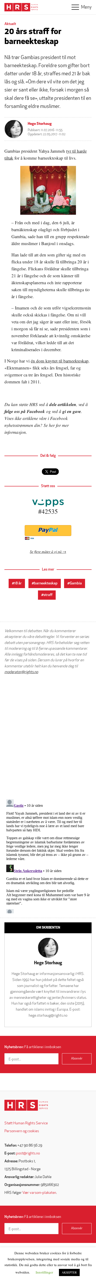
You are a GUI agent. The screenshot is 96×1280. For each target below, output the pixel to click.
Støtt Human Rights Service (26, 1123)
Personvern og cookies (21, 1131)
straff (48, 595)
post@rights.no (28, 1153)
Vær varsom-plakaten (39, 1193)
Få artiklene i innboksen (32, 1047)
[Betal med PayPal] (48, 530)
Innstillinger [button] (44, 1272)
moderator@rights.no (21, 672)
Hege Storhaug (40, 124)
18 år (18, 583)
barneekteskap (46, 583)
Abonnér (76, 1058)
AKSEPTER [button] (69, 1272)
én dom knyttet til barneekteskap (60, 361)
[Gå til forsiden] (26, 1105)
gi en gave (71, 411)
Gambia (76, 583)
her (52, 425)
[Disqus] (48, 737)
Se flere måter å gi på (46, 551)
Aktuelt (10, 24)
